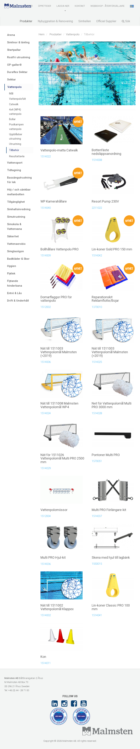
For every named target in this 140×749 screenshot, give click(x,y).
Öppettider (44, 6)
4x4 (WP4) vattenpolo (15, 111)
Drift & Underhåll (18, 300)
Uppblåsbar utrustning (15, 136)
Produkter (26, 21)
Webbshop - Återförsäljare (107, 6)
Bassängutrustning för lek (19, 180)
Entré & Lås (14, 293)
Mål (11, 93)
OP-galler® (14, 64)
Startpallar (14, 49)
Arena (11, 35)
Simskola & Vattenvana (14, 227)
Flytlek (11, 273)
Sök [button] (127, 21)
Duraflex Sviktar (17, 72)
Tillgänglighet (16, 201)
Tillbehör (14, 150)
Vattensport (14, 162)
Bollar (12, 119)
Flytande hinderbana (14, 283)
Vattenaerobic (16, 243)
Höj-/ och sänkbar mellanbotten (19, 192)
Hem (41, 34)
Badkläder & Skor (18, 258)
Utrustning (15, 143)
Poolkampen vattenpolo (16, 126)
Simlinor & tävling (18, 42)
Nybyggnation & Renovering (55, 21)
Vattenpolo (72, 34)
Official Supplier (106, 21)
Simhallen (84, 21)
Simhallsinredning (18, 209)
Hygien (11, 266)
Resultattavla (16, 156)
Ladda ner (63, 6)
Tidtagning (14, 170)
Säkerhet (13, 236)
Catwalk (13, 104)
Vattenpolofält (17, 98)
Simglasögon (15, 251)
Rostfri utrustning (18, 57)
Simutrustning (16, 216)
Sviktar (11, 79)
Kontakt (80, 6)
